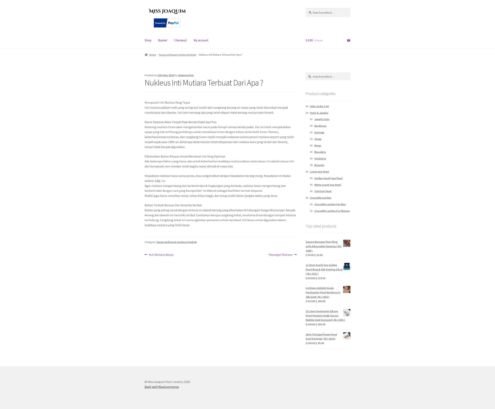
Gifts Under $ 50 (319, 106)
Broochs (319, 165)
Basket (162, 40)
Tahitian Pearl (323, 191)
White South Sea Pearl (327, 185)
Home (152, 54)
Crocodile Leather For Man (330, 204)
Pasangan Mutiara (280, 254)
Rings (317, 145)
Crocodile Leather (320, 197)
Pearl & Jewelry (319, 113)
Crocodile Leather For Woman (332, 211)
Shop (148, 40)
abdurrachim (186, 75)
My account (201, 40)
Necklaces (320, 126)
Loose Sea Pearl (319, 171)
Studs (318, 139)
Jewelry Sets (321, 119)
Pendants (320, 158)
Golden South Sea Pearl (328, 178)
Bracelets (320, 152)
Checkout (180, 40)
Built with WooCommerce (162, 387)
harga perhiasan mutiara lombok (177, 54)
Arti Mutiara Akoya (161, 254)
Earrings (319, 132)
